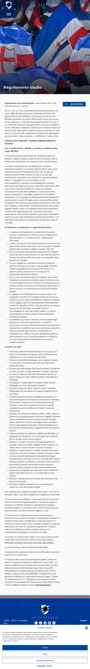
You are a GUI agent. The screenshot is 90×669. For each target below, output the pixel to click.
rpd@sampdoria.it (43, 585)
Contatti (83, 620)
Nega (45, 654)
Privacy (49, 666)
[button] (86, 628)
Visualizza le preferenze (45, 661)
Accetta (45, 648)
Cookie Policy (41, 666)
